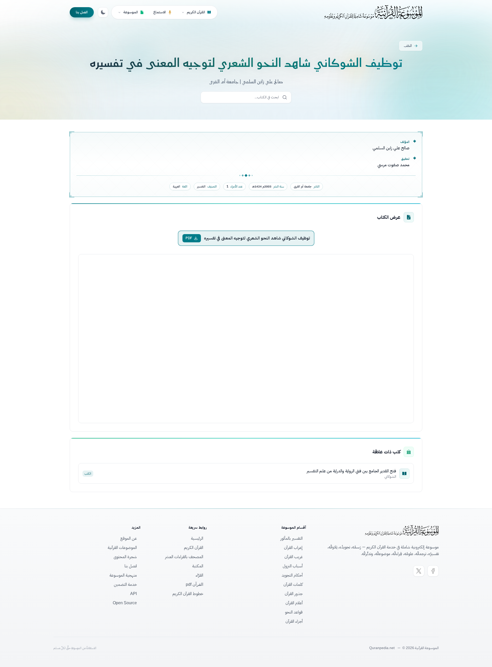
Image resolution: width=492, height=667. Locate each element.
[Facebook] (433, 571)
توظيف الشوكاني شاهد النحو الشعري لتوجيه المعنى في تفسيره (257, 238)
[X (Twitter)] (418, 571)
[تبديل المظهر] (103, 12)
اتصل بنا (82, 12)
